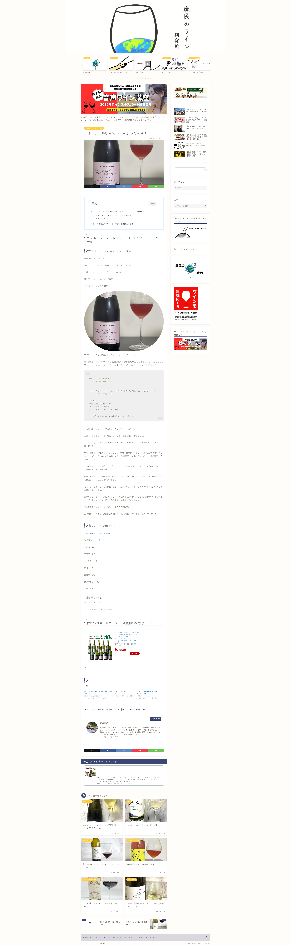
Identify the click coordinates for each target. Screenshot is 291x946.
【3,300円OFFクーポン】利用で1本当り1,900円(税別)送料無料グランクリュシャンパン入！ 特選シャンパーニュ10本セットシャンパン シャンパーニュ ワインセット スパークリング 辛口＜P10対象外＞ (127, 637)
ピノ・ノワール (116, 709)
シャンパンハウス (91, 709)
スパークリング (103, 709)
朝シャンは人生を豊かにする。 (122, 691)
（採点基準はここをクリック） (97, 533)
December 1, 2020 (125, 416)
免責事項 (102, 943)
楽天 (138, 709)
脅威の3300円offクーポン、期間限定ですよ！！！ (118, 224)
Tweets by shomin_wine (184, 249)
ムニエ (125, 709)
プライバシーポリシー (89, 943)
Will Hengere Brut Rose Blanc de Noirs (114, 215)
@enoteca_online (98, 404)
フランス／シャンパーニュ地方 (94, 128)
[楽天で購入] (127, 650)
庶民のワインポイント (107, 218)
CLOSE (153, 203)
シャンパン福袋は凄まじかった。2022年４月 (147, 692)
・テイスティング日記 (98, 937)
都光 (145, 709)
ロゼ (132, 709)
